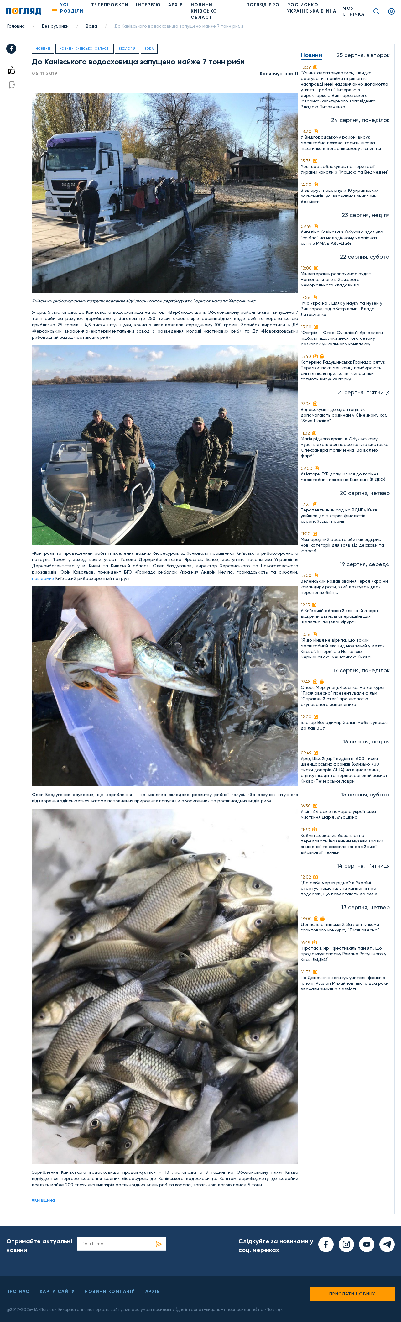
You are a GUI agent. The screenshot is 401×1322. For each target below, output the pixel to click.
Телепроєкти (110, 5)
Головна (16, 26)
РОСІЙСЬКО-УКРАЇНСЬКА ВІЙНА (311, 8)
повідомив (43, 578)
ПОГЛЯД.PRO (263, 5)
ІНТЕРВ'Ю (148, 5)
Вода (91, 26)
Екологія (127, 48)
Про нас (18, 1291)
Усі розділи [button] (72, 8)
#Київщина (43, 1200)
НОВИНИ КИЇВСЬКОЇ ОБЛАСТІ (205, 11)
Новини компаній (110, 1291)
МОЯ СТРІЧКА (353, 11)
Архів (175, 5)
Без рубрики (55, 26)
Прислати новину (352, 1293)
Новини (43, 48)
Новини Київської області (84, 48)
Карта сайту (57, 1291)
